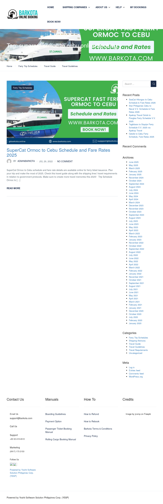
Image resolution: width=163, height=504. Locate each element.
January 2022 (135, 273)
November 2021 (136, 276)
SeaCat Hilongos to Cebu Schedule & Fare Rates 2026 (142, 101)
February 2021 (135, 304)
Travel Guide (50, 66)
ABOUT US (101, 7)
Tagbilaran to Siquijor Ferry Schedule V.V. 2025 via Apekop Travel (141, 127)
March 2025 (134, 168)
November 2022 (136, 242)
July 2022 (133, 255)
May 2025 (133, 165)
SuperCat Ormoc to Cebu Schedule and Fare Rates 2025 (58, 152)
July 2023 (133, 220)
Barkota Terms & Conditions (98, 428)
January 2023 (135, 239)
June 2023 (133, 224)
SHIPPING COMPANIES (75, 7)
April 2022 (133, 264)
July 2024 (133, 189)
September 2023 (136, 214)
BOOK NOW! (54, 21)
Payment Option (53, 421)
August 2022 (135, 252)
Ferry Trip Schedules (28, 66)
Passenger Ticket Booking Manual (58, 430)
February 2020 (135, 320)
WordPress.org (136, 376)
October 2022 (135, 245)
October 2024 (135, 180)
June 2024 (133, 193)
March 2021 (134, 301)
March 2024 (134, 202)
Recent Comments (134, 146)
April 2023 (133, 230)
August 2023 (135, 217)
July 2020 (133, 317)
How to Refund (91, 414)
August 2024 (135, 186)
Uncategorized (135, 353)
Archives (128, 157)
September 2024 (136, 183)
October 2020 (135, 314)
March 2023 (134, 233)
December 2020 (136, 310)
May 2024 (133, 196)
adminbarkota (24, 161)
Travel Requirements (138, 349)
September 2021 (136, 283)
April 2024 (133, 199)
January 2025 (135, 174)
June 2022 (133, 258)
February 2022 (135, 270)
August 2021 (135, 286)
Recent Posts (131, 95)
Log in (132, 367)
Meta (126, 362)
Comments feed (136, 373)
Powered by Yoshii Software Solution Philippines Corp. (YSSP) (23, 472)
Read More (13, 188)
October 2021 (135, 279)
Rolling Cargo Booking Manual (60, 439)
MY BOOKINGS (138, 7)
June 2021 (133, 292)
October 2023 (135, 211)
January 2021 (135, 307)
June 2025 (133, 161)
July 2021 (133, 289)
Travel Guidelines (70, 66)
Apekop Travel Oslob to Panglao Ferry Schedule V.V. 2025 (142, 118)
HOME (50, 7)
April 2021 (133, 298)
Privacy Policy (91, 436)
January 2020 (135, 323)
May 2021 (133, 295)
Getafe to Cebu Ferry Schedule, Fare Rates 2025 (141, 135)
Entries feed (134, 370)
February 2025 (135, 171)
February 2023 (135, 236)
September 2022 (136, 248)
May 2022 (133, 261)
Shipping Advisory (137, 340)
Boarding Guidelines (55, 414)
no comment (65, 161)
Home (9, 66)
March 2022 (134, 267)
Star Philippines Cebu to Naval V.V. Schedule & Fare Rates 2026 (142, 108)
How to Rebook (91, 421)
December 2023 (136, 205)
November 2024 (136, 177)
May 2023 (133, 227)
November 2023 (136, 208)
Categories (129, 332)
